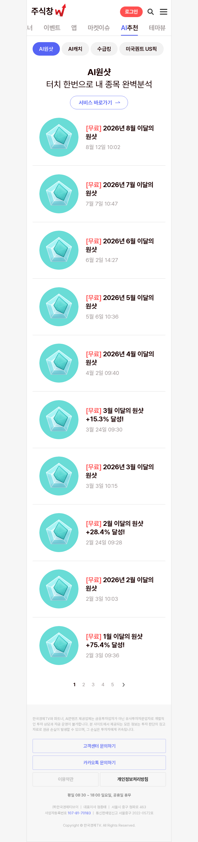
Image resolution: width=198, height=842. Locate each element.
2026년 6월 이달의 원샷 (120, 245)
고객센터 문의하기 (99, 746)
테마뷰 (157, 28)
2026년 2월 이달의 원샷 (120, 584)
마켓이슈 (99, 28)
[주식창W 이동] (50, 10)
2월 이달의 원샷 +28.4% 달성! (114, 528)
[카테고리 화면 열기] (163, 12)
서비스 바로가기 (95, 102)
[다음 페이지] (123, 684)
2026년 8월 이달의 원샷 (120, 132)
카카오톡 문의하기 (99, 762)
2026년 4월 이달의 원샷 (120, 358)
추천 (129, 28)
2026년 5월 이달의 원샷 (120, 302)
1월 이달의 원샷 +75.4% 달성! (114, 641)
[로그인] (131, 12)
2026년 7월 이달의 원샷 (119, 189)
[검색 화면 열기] (151, 12)
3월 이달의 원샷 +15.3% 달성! (114, 415)
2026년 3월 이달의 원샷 (120, 471)
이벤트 (52, 28)
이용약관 (65, 779)
